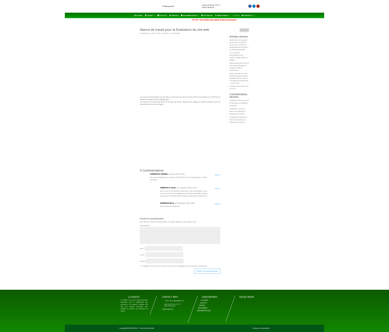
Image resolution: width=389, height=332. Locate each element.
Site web (142, 261)
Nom (142, 249)
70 (216, 5)
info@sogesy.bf (168, 6)
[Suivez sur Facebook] (250, 6)
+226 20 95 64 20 (208, 7)
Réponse (217, 175)
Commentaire (145, 226)
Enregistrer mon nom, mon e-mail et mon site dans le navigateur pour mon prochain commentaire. (174, 266)
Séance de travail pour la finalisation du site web (239, 102)
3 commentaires (174, 33)
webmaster (146, 33)
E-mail (142, 255)
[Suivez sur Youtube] (258, 6)
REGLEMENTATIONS (204, 310)
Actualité (165, 33)
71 (219, 5)
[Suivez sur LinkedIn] (254, 6)
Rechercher (244, 30)
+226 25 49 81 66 (208, 5)
